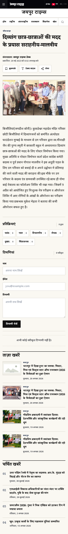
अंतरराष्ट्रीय (23, 21)
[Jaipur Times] (16, 4)
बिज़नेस (46, 21)
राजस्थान (35, 21)
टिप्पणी (6, 294)
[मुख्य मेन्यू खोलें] (3, 4)
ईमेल (5, 279)
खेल (54, 21)
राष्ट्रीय (12, 21)
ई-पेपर (48, 4)
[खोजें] (61, 22)
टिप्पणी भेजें (11, 324)
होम (4, 21)
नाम (4, 263)
